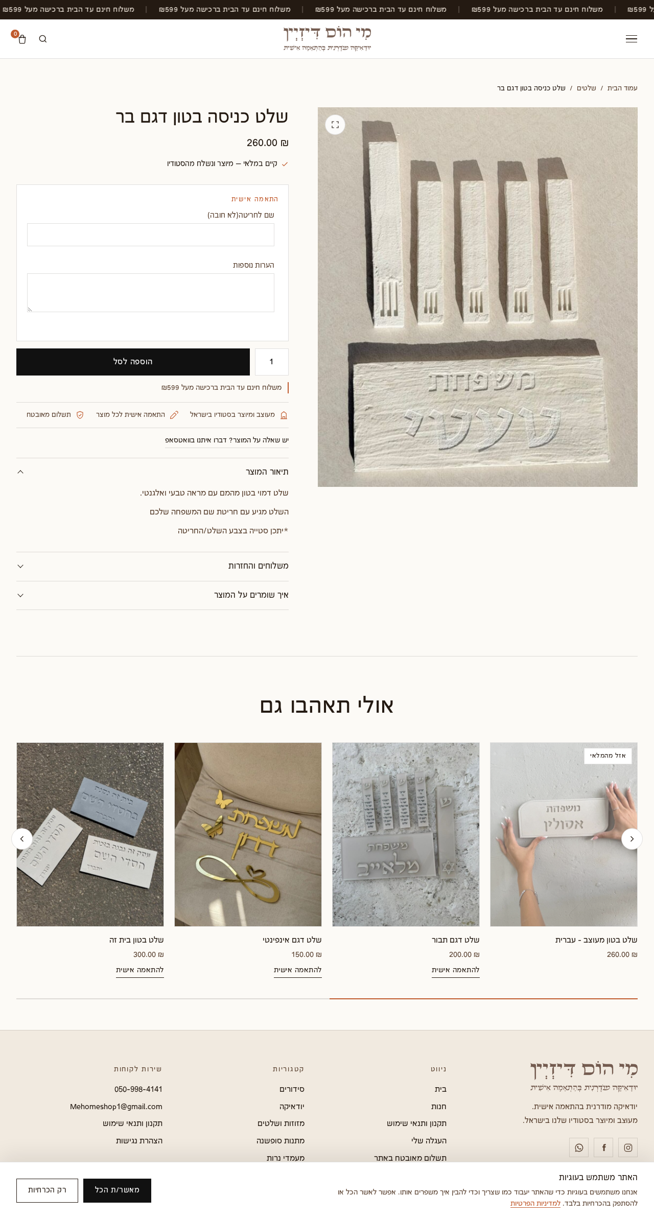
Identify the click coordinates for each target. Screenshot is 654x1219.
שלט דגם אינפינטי (292, 940)
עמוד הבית (623, 88)
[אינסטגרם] (628, 1147)
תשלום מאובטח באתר (410, 1158)
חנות (439, 1107)
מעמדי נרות (286, 1158)
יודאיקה (292, 1107)
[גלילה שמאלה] (22, 839)
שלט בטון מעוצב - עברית (596, 940)
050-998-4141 (138, 1089)
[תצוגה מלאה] (335, 124)
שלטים (586, 88)
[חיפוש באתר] (43, 39)
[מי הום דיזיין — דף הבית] (327, 39)
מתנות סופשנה (280, 1141)
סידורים (292, 1089)
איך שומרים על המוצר (251, 595)
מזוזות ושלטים (281, 1123)
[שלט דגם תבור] (406, 834)
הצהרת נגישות (139, 1141)
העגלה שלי (429, 1141)
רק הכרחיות (47, 1190)
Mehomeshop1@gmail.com (116, 1107)
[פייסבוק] (603, 1147)
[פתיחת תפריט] (631, 39)
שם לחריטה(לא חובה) (240, 215)
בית (441, 1089)
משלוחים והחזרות (258, 566)
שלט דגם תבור (456, 940)
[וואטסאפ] (579, 1147)
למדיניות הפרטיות (535, 1203)
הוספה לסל (133, 362)
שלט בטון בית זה (136, 940)
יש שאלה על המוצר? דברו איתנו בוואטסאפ (227, 440)
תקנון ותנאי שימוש (417, 1123)
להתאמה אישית (456, 970)
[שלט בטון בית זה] (90, 834)
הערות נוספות (253, 265)
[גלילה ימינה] (632, 839)
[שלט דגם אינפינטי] (248, 834)
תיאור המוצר (267, 472)
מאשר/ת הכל (117, 1190)
